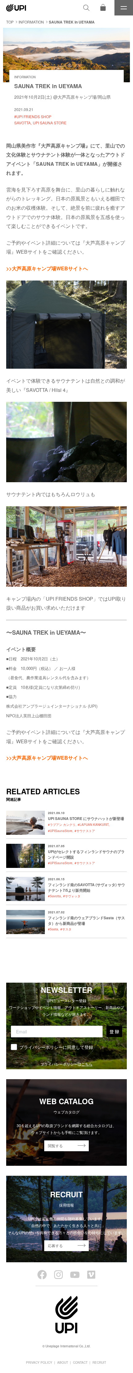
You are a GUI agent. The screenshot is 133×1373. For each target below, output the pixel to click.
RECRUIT (99, 1362)
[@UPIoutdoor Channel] (75, 1275)
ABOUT (62, 1362)
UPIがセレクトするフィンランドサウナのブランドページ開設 (86, 854)
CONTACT (80, 1362)
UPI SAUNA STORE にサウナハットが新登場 (86, 818)
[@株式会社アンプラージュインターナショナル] (91, 1275)
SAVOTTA (22, 122)
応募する (55, 1245)
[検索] (86, 7)
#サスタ (65, 929)
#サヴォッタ (71, 896)
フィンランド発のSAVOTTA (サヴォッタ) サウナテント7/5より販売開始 (86, 887)
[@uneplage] (42, 1275)
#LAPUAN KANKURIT (93, 824)
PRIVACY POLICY (39, 1362)
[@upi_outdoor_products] (58, 1275)
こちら (86, 1063)
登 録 (114, 1031)
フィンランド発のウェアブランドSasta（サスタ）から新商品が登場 (86, 920)
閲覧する (55, 1145)
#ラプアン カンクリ (61, 824)
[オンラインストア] (103, 7)
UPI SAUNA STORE (49, 122)
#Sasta (53, 929)
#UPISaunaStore (60, 831)
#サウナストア (85, 831)
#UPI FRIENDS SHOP (32, 116)
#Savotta (54, 896)
